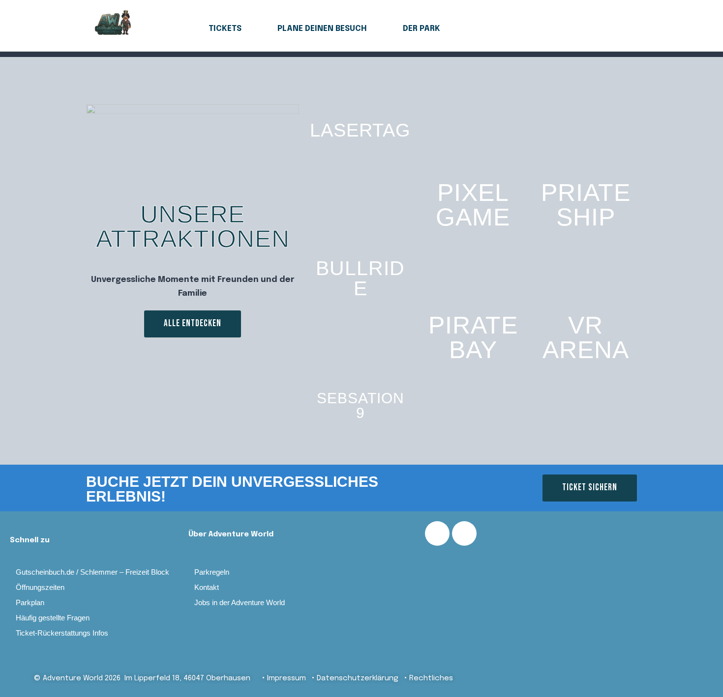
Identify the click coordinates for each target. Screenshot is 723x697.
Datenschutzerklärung (357, 678)
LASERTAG (360, 130)
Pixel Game (473, 205)
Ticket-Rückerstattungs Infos (62, 633)
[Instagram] (464, 533)
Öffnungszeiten (40, 587)
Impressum (291, 678)
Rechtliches (431, 678)
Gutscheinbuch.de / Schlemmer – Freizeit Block (92, 572)
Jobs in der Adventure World (239, 602)
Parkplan (30, 602)
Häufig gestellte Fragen (53, 617)
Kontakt (206, 587)
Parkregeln (211, 572)
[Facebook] (437, 533)
